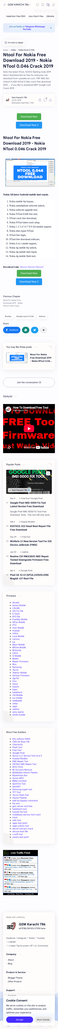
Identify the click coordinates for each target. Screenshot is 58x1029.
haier (14, 689)
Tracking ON (29, 894)
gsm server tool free (22, 806)
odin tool (16, 820)
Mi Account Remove (22, 769)
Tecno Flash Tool (20, 795)
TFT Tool (16, 792)
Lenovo (16, 639)
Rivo (14, 664)
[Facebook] (10, 938)
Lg (13, 641)
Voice (15, 683)
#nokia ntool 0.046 (25, 316)
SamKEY (16, 786)
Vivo (14, 681)
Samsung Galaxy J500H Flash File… (18, 861)
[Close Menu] (51, 27)
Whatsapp (40, 26)
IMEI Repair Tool (20, 761)
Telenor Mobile (19, 672)
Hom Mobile (18, 627)
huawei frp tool (19, 811)
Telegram (29, 26)
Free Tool (16, 750)
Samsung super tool (22, 789)
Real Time (19, 894)
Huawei (16, 630)
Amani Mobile (19, 605)
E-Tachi (16, 613)
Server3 (39, 267)
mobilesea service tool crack (26, 814)
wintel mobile (18, 714)
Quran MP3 (18, 778)
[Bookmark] (43, 4)
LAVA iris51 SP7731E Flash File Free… (19, 889)
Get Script (11, 894)
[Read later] (40, 100)
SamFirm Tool (19, 783)
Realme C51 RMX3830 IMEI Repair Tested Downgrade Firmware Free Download (29, 560)
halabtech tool (19, 809)
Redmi (15, 658)
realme (15, 709)
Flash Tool (17, 747)
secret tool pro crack (22, 828)
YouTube (27, 29)
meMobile (17, 700)
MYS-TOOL (17, 767)
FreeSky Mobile (19, 619)
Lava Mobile (18, 636)
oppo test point (19, 823)
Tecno (15, 669)
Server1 (23, 267)
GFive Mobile (18, 622)
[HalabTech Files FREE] (16, 16)
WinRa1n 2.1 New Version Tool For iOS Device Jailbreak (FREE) (31, 543)
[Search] (37, 4)
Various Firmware (20, 675)
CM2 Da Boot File (21, 741)
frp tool (15, 803)
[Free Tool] (25, 498)
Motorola (16, 650)
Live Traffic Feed (20, 853)
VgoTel (15, 678)
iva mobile (17, 697)
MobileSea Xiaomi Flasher (25, 772)
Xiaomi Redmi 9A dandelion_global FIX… (20, 882)
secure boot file (20, 831)
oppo (14, 706)
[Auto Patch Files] (36, 16)
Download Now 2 (29, 125)
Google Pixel (18, 752)
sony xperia (18, 712)
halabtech (17, 692)
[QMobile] (50, 16)
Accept (19, 1019)
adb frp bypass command (25, 800)
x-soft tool (17, 834)
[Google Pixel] (37, 498)
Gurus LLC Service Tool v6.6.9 (27, 755)
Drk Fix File (17, 611)
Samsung (16, 667)
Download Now (29, 116)
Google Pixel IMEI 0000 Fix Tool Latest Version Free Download (28, 504)
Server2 (31, 267)
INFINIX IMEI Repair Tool (24, 764)
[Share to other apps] (43, 330)
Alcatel (15, 602)
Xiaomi (15, 686)
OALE (15, 653)
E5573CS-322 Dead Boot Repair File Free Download (30, 528)
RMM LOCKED (19, 781)
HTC (14, 625)
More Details (43, 1019)
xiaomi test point (20, 837)
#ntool (42, 316)
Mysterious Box (20, 775)
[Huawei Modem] (28, 522)
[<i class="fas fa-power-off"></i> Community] (28, 945)
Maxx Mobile (18, 644)
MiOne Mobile (19, 647)
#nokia (8, 316)
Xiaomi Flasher (19, 797)
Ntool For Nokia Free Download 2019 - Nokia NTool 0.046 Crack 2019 (40, 358)
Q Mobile (16, 655)
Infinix (15, 633)
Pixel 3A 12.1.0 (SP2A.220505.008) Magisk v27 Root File (29, 576)
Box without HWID (21, 738)
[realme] (25, 552)
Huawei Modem (20, 758)
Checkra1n (17, 744)
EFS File (16, 616)
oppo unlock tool (20, 825)
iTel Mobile (17, 695)
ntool (14, 817)
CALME (16, 608)
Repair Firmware (20, 661)
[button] (48, 4)
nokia (15, 703)
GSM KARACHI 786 (18, 4)
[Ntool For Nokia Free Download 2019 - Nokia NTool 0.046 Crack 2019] (17, 358)
